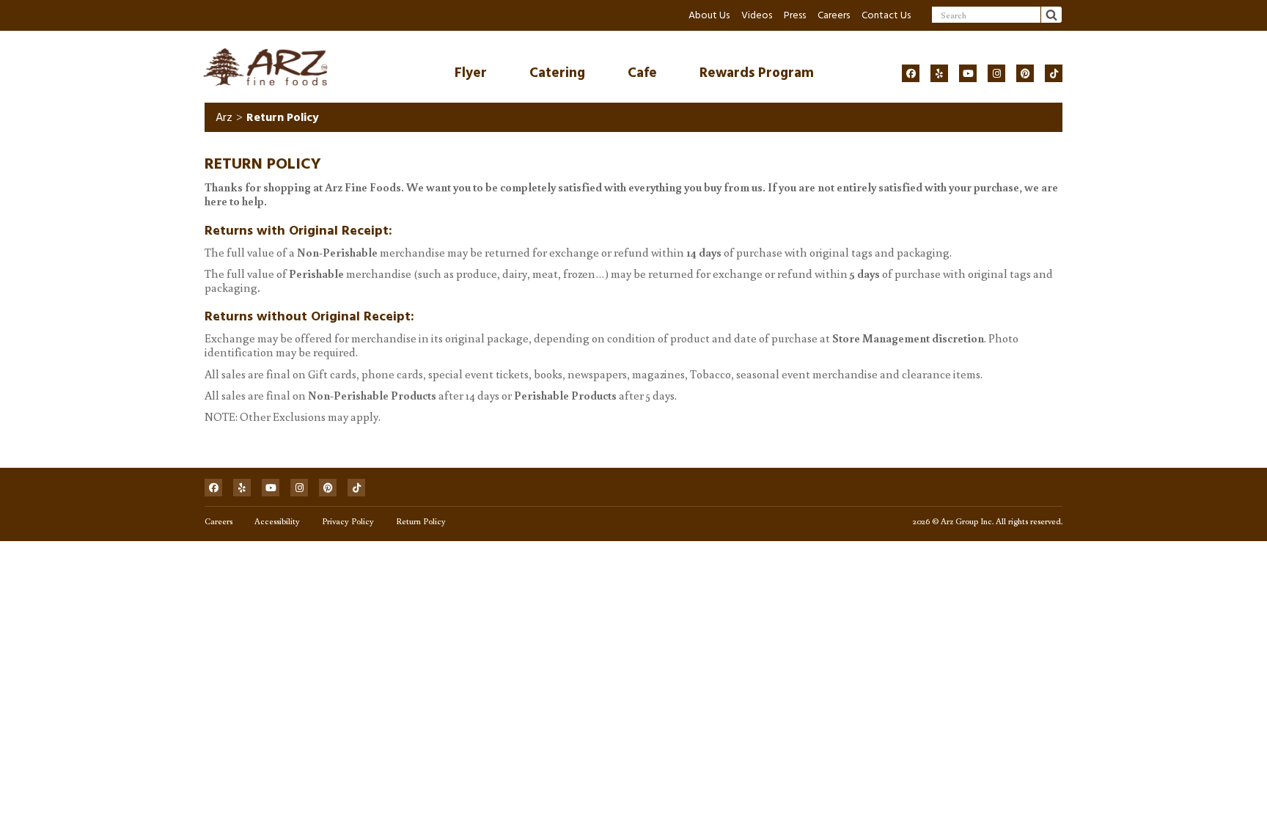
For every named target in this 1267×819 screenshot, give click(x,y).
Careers (834, 15)
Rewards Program (756, 73)
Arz (224, 117)
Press (795, 15)
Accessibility (277, 520)
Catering (557, 73)
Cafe (642, 73)
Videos (756, 15)
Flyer (471, 73)
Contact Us (886, 15)
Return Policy (421, 520)
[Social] (910, 73)
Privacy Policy (348, 520)
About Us (709, 15)
